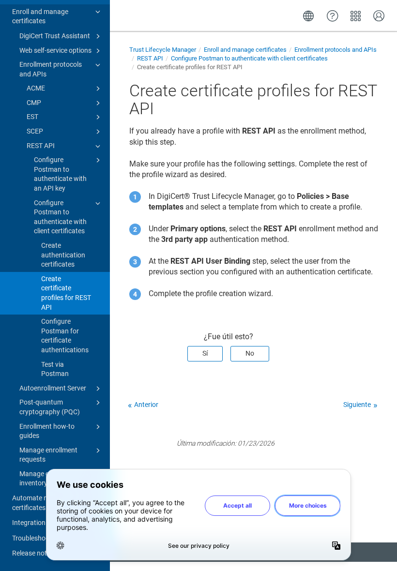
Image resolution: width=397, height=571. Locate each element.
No (249, 353)
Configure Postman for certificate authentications (65, 335)
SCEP (35, 131)
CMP (34, 102)
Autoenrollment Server (52, 388)
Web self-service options (55, 50)
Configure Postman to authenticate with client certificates (60, 217)
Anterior (146, 404)
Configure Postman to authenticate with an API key (60, 174)
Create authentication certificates (63, 254)
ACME (36, 88)
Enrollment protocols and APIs (50, 69)
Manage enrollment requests (48, 455)
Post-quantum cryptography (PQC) (49, 407)
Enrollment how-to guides (47, 431)
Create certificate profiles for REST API (66, 293)
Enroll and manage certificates (40, 16)
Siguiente (357, 404)
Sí (205, 353)
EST (32, 116)
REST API (41, 146)
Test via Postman (55, 369)
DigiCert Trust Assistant (54, 36)
